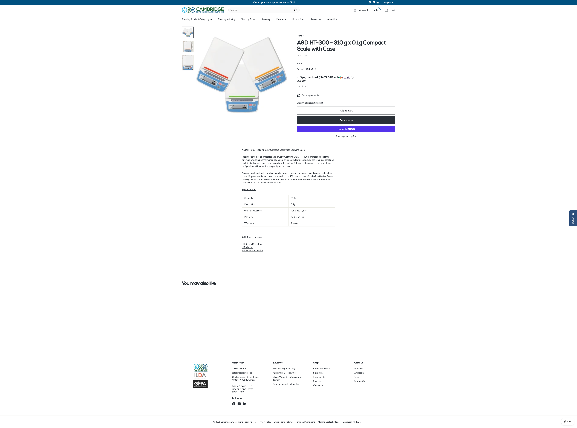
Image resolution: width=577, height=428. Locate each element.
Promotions (298, 19)
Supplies (317, 381)
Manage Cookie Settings (328, 422)
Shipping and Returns (283, 422)
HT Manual (247, 247)
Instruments (319, 377)
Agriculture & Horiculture (284, 372)
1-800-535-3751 (240, 368)
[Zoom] (241, 71)
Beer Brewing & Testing (284, 368)
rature (259, 244)
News (356, 377)
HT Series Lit (248, 244)
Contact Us (359, 381)
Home (299, 36)
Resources (316, 19)
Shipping (300, 103)
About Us (332, 19)
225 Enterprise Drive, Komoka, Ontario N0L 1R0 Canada (246, 378)
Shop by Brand (248, 19)
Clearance (281, 19)
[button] (346, 77)
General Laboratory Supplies (286, 384)
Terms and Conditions (305, 422)
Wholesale (359, 372)
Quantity (301, 80)
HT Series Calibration (252, 250)
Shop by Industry (226, 19)
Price (299, 63)
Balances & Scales (321, 368)
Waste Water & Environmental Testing (287, 378)
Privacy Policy (265, 422)
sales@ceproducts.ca (242, 372)
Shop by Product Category (196, 19)
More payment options (346, 136)
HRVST (357, 422)
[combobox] (264, 10)
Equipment (318, 372)
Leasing (266, 19)
